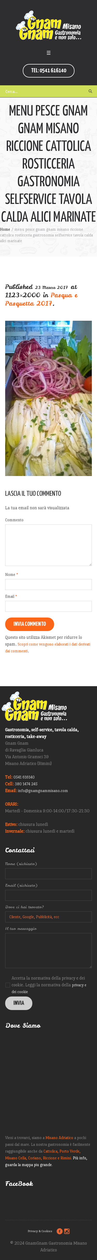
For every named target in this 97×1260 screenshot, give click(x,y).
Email (11, 596)
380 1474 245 (26, 784)
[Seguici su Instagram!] (67, 1231)
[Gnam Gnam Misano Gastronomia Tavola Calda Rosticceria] (48, 26)
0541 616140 (24, 777)
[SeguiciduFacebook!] (59, 1231)
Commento (14, 520)
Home (5, 229)
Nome (11, 574)
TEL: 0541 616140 (48, 71)
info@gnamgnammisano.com (43, 790)
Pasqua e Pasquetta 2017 (41, 299)
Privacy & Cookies (40, 1231)
